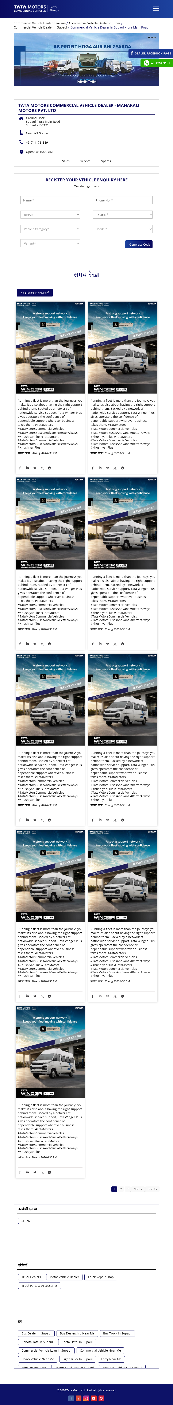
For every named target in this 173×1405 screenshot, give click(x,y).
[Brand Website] (102, 1398)
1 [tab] (80, 81)
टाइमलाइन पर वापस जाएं (35, 293)
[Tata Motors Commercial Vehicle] (36, 9)
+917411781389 (37, 142)
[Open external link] (150, 57)
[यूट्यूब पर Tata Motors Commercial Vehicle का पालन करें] (94, 1398)
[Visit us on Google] (79, 1398)
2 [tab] (84, 81)
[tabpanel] (86, 59)
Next (136, 1189)
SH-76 (26, 1221)
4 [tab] (93, 81)
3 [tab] (89, 81)
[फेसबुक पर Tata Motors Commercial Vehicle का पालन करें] (71, 1398)
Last (150, 1189)
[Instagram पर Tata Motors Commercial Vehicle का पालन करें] (86, 1398)
